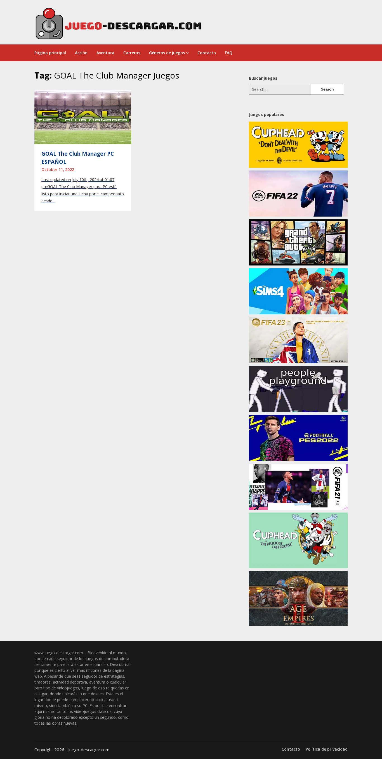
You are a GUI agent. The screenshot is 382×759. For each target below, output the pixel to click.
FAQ (228, 52)
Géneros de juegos (167, 52)
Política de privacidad (327, 749)
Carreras (131, 52)
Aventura (105, 52)
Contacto (206, 52)
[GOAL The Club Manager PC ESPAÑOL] (82, 116)
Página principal (50, 52)
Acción (81, 52)
